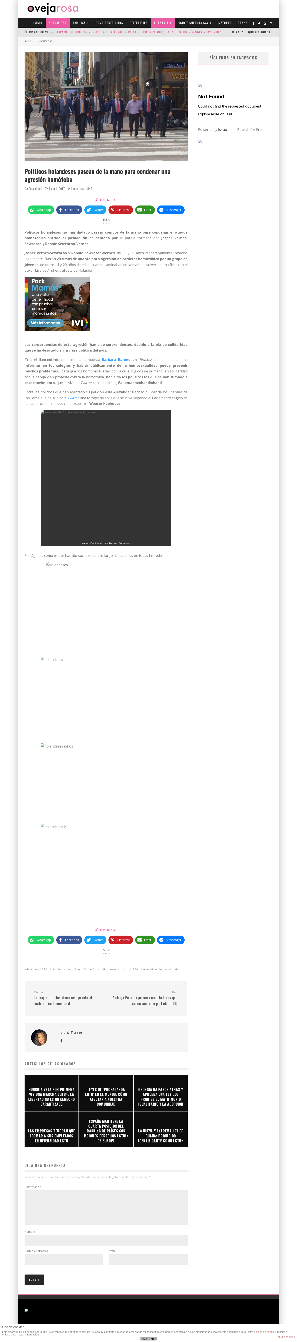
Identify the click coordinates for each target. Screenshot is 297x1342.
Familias (79, 22)
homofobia (92, 969)
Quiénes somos (259, 32)
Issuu (222, 129)
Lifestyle (161, 22)
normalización (152, 969)
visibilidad (173, 969)
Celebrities (139, 22)
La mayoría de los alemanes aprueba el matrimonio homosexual (63, 998)
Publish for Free (250, 129)
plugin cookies (286, 1337)
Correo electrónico (36, 1251)
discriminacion (62, 969)
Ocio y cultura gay (194, 22)
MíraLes (238, 32)
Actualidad (58, 22)
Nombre (30, 1232)
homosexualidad (115, 969)
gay (78, 969)
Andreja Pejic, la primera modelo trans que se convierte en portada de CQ (145, 998)
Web (112, 1251)
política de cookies (265, 1332)
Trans (243, 22)
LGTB (134, 969)
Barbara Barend (116, 359)
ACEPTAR (148, 1339)
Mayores (225, 22)
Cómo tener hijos (109, 22)
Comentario (33, 1187)
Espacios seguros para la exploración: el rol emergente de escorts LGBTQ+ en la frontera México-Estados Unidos (139, 32)
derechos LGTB (36, 969)
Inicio (38, 22)
